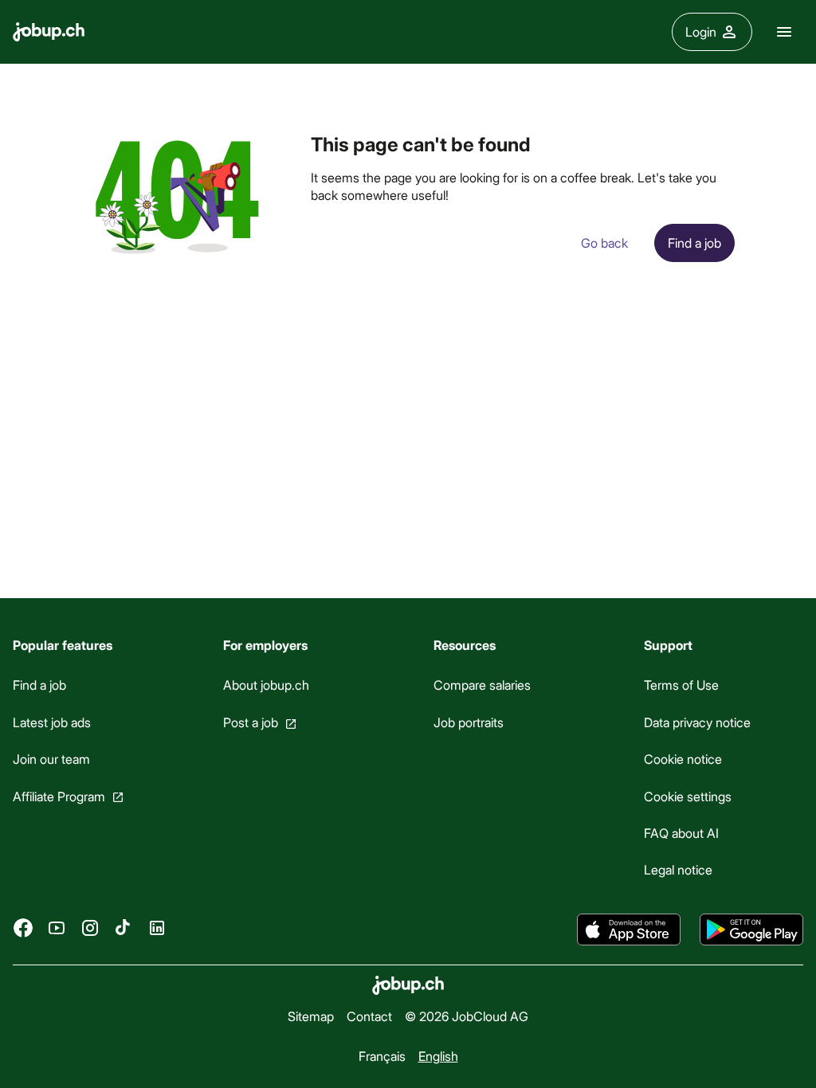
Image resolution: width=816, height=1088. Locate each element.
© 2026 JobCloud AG (466, 1015)
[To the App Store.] (629, 929)
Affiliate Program (59, 795)
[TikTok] (123, 928)
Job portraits (469, 721)
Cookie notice (683, 758)
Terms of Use (681, 684)
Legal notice (678, 869)
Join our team (51, 758)
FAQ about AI (681, 832)
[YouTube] (56, 928)
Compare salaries (482, 684)
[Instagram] (90, 928)
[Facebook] (23, 928)
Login (700, 31)
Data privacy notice (697, 721)
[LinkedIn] (157, 928)
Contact (369, 1015)
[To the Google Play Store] (751, 929)
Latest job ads (52, 721)
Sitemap (311, 1015)
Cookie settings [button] (688, 795)
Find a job (39, 684)
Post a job (250, 721)
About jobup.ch (266, 684)
